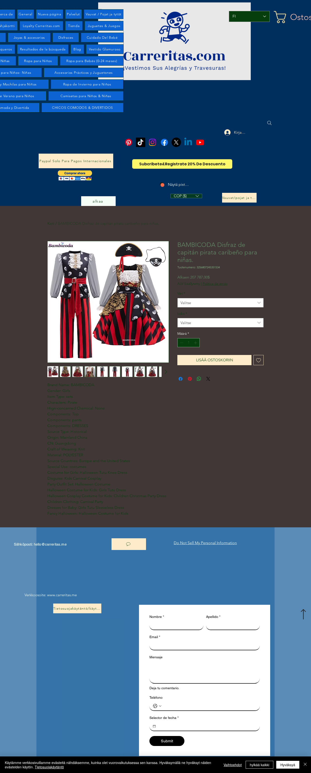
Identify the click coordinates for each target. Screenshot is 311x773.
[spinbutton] (188, 342)
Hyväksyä (287, 764)
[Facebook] (164, 142)
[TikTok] (140, 142)
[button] (75, 175)
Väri (181, 293)
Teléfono (156, 697)
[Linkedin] (188, 142)
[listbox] (186, 196)
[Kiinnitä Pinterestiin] (190, 379)
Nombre (156, 617)
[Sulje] (305, 764)
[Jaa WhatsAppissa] (199, 379)
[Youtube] (200, 142)
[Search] (269, 123)
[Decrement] (181, 342)
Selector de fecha (164, 718)
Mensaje (156, 657)
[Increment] (196, 342)
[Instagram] (152, 142)
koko (182, 313)
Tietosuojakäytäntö (49, 766)
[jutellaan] (129, 544)
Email (154, 637)
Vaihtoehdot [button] (233, 764)
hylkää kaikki (259, 764)
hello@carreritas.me (50, 544)
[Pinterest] (128, 142)
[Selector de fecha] (154, 726)
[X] (176, 142)
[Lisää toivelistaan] (258, 360)
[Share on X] (208, 379)
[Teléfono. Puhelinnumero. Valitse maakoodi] (157, 706)
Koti (50, 223)
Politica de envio (215, 283)
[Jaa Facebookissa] (180, 379)
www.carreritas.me (62, 595)
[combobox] (220, 302)
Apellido (213, 617)
